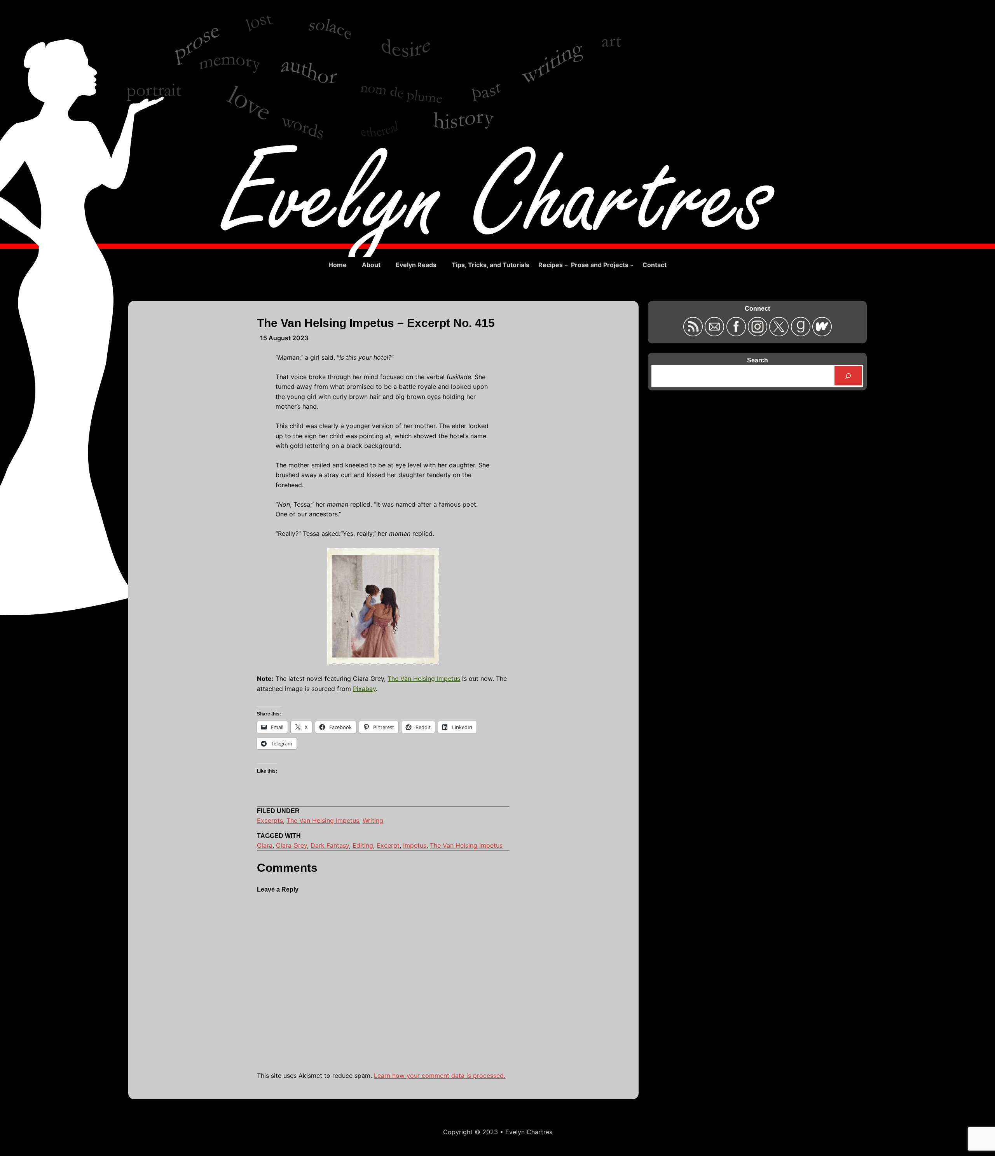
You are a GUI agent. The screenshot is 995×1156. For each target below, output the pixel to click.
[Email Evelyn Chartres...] (715, 334)
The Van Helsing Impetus (424, 678)
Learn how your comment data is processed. (439, 1075)
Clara (264, 845)
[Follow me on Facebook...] (736, 334)
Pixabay (364, 689)
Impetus (414, 845)
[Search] (848, 375)
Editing (363, 845)
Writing (373, 820)
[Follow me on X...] (780, 334)
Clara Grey (291, 845)
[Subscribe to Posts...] (694, 334)
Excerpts (270, 820)
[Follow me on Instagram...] (758, 334)
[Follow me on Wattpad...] (822, 334)
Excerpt (388, 845)
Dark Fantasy (330, 845)
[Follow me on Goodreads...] (801, 334)
